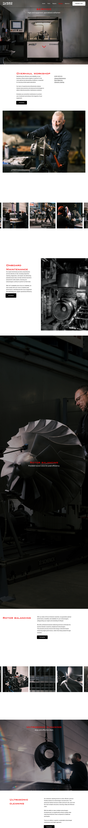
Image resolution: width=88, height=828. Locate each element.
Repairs (54, 3)
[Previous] (5, 215)
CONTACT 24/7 (79, 3)
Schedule (21, 102)
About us (67, 3)
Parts (49, 3)
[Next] (83, 215)
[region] (44, 217)
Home (43, 3)
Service (61, 3)
